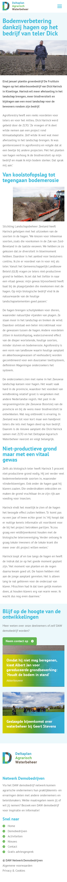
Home (11, 826)
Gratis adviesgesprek (21, 852)
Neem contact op (17, 641)
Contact (12, 846)
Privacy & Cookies (14, 870)
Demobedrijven (17, 831)
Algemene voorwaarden (17, 865)
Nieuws (12, 841)
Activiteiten (15, 836)
